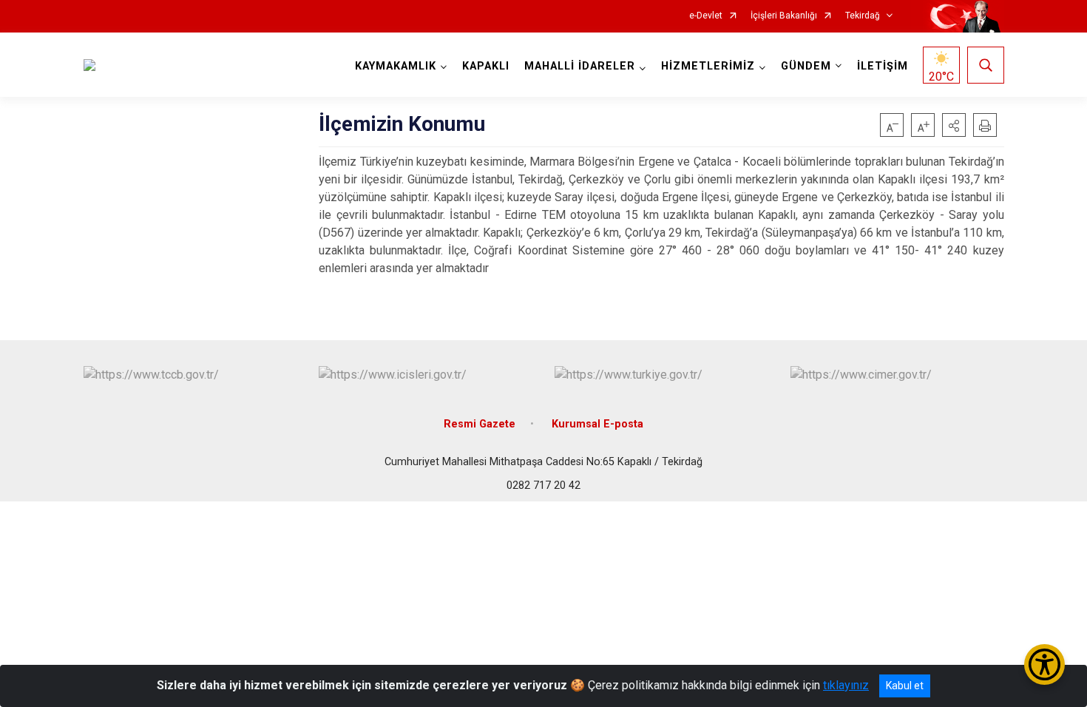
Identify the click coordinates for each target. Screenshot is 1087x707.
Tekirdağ (862, 16)
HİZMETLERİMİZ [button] (708, 66)
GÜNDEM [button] (806, 66)
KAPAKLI (485, 66)
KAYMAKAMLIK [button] (395, 66)
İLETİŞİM (882, 66)
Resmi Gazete (479, 424)
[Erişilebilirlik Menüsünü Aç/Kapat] (1044, 664)
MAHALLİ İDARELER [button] (579, 66)
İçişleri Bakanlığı (784, 16)
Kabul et (905, 685)
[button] (954, 125)
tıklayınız (846, 685)
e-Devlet (705, 16)
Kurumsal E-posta (597, 424)
